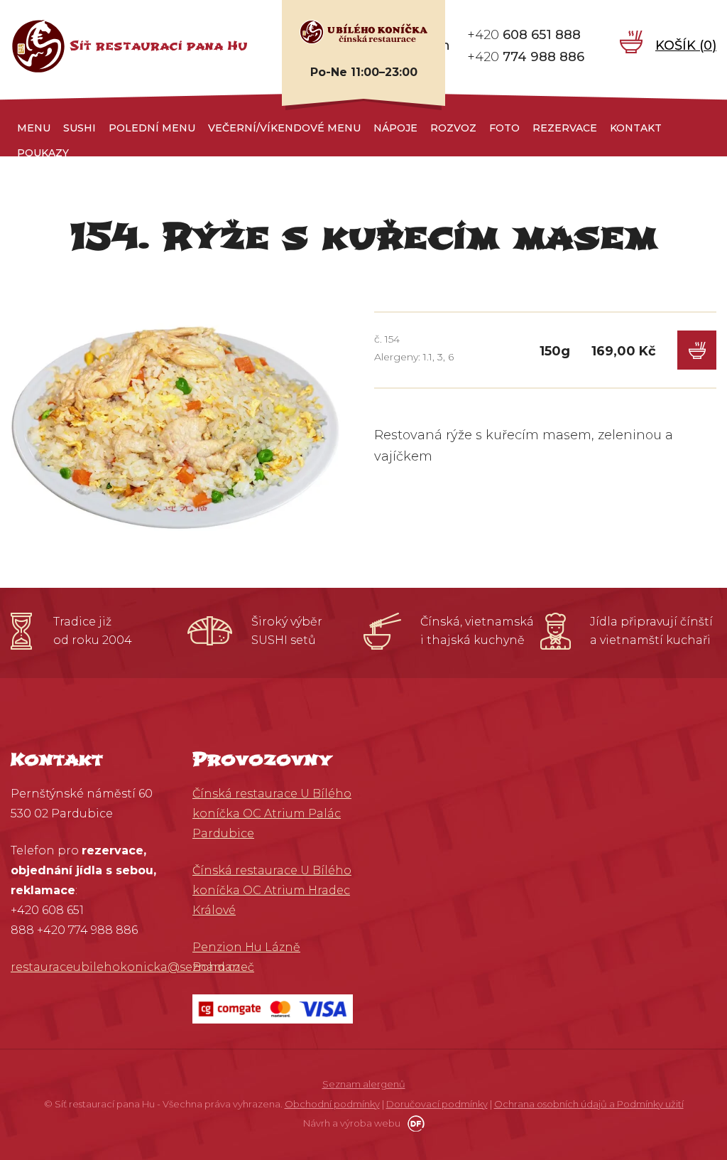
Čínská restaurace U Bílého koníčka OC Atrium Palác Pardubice (271, 813)
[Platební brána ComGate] (272, 1008)
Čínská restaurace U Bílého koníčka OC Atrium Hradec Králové (271, 890)
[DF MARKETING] (414, 1123)
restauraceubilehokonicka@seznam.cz (125, 967)
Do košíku (696, 350)
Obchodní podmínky (332, 1104)
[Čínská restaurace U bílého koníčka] (363, 31)
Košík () (685, 45)
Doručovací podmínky (437, 1104)
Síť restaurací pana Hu (159, 45)
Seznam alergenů (363, 1084)
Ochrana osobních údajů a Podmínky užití (589, 1104)
